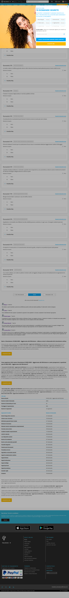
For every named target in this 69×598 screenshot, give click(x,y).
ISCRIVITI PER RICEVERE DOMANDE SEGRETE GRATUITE (51, 39)
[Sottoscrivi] (64, 34)
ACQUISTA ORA (51, 43)
